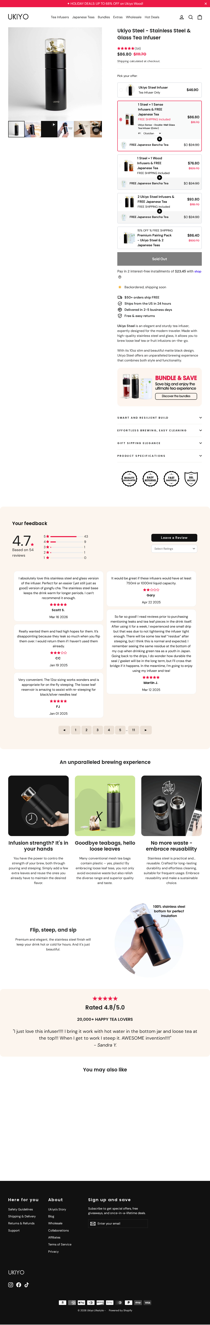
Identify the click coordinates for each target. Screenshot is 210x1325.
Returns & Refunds (21, 1223)
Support (14, 1230)
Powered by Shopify (120, 1310)
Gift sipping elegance (139, 443)
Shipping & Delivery (22, 1216)
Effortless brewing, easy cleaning (152, 430)
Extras (118, 17)
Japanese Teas (83, 17)
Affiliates (54, 1237)
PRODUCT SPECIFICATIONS (141, 456)
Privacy (53, 1252)
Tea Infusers (60, 17)
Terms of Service (59, 1244)
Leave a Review (174, 537)
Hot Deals (152, 17)
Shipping (123, 61)
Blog (51, 1216)
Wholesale (134, 17)
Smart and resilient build (143, 417)
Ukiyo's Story (57, 1209)
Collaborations (58, 1230)
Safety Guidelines (20, 1209)
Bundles (104, 17)
